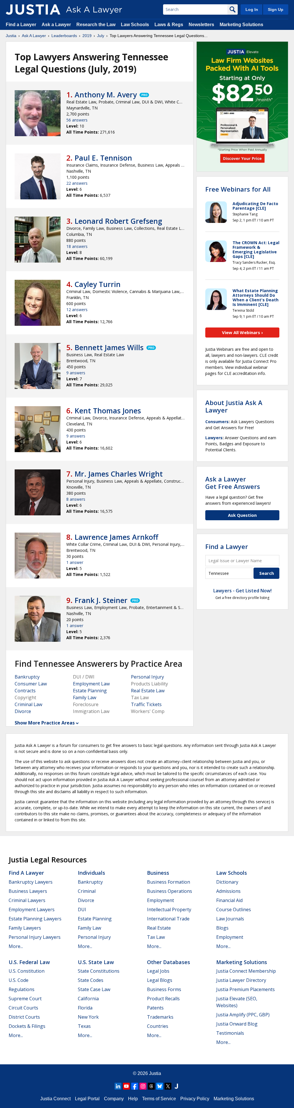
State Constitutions (98, 971)
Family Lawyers (25, 928)
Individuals (91, 872)
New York (88, 1017)
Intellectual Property (169, 909)
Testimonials (230, 1033)
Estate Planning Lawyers (35, 919)
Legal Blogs (159, 980)
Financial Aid (229, 900)
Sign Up (275, 9)
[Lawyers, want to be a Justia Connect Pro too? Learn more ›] (144, 94)
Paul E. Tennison (103, 158)
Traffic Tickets (146, 704)
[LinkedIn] (118, 1086)
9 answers (75, 372)
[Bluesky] (159, 1086)
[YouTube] (126, 1086)
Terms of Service (159, 1098)
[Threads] (151, 1086)
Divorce (23, 711)
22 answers (77, 183)
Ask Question (242, 515)
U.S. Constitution (27, 971)
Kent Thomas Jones (108, 410)
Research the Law (95, 24)
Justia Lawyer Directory (241, 980)
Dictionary (227, 882)
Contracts (25, 690)
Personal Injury (147, 677)
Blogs (222, 928)
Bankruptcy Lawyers (31, 882)
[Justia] (33, 9)
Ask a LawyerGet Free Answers (232, 483)
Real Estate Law (148, 690)
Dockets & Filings (27, 1026)
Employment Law (91, 684)
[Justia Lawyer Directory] (176, 1086)
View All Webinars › (242, 332)
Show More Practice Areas (45, 723)
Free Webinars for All (237, 189)
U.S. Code (18, 980)
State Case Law (94, 989)
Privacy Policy (194, 1098)
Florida (85, 1008)
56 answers (77, 120)
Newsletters (201, 24)
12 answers (77, 309)
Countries (157, 1026)
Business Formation (168, 882)
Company (114, 1098)
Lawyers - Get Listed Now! (242, 590)
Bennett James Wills (109, 347)
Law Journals (230, 919)
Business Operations (169, 891)
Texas (84, 1026)
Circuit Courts (23, 1008)
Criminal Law (28, 704)
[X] (168, 1086)
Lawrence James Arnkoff (116, 537)
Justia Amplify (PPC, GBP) (243, 1014)
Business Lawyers (28, 891)
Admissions (228, 891)
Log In (251, 9)
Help (133, 1098)
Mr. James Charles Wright (119, 474)
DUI (82, 909)
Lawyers (214, 437)
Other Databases (168, 962)
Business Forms (164, 989)
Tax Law (156, 937)
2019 (87, 35)
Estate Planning (90, 690)
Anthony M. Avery (106, 94)
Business (158, 872)
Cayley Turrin (98, 284)
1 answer (74, 562)
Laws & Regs (168, 24)
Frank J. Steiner (101, 600)
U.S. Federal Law (29, 962)
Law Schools (135, 24)
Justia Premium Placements (245, 989)
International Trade (168, 919)
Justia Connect (55, 1098)
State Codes (90, 980)
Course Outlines (233, 909)
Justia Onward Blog (237, 1024)
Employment (160, 900)
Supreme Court (25, 998)
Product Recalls (163, 998)
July (100, 35)
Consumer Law (31, 684)
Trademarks (160, 1017)
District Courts (24, 1017)
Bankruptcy (27, 677)
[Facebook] (134, 1086)
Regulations (21, 989)
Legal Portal (87, 1098)
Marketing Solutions (241, 24)
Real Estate (159, 928)
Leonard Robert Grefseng (118, 221)
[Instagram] (143, 1086)
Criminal (87, 891)
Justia (11, 35)
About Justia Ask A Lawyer (233, 406)
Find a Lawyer (21, 24)
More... (16, 946)
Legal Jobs (158, 971)
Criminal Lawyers (27, 900)
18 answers (77, 246)
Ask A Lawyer (34, 35)
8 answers (75, 499)
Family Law (84, 697)
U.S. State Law (96, 962)
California (88, 998)
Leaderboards (64, 35)
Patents (155, 1008)
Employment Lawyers (32, 909)
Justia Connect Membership (246, 971)
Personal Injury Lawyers (35, 937)
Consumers (217, 421)
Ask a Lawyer (57, 24)
